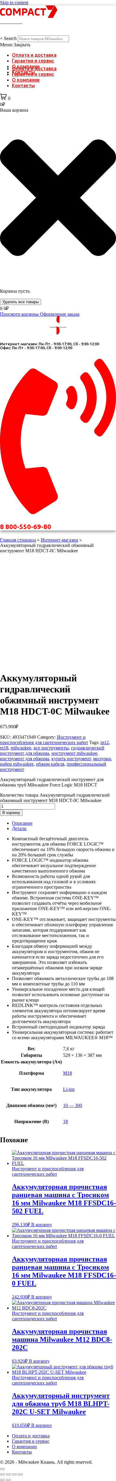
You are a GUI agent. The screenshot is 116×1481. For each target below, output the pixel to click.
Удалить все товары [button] (20, 302)
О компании (26, 79)
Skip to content (14, 2)
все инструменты (51, 747)
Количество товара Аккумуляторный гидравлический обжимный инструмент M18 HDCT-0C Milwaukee (55, 797)
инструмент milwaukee (74, 753)
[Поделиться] (14, 1474)
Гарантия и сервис (33, 60)
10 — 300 (72, 1105)
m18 (4, 747)
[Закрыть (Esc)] (20, 1474)
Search (10, 38)
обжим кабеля (50, 763)
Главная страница (18, 539)
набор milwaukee (17, 763)
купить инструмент (71, 758)
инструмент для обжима (24, 758)
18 (65, 1121)
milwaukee (21, 747)
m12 (105, 742)
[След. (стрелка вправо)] (8, 1480)
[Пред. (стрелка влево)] (2, 1480)
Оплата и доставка (34, 55)
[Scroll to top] (2, 1469)
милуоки (102, 758)
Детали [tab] (19, 828)
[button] (58, 44)
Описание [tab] (22, 823)
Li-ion (69, 1089)
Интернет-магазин (59, 539)
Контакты (23, 85)
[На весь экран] (8, 1474)
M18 (67, 1073)
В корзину (11, 812)
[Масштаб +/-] (2, 1474)
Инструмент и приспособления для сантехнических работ (44, 740)
